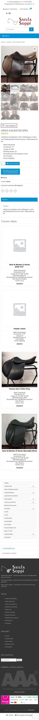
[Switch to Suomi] (7, 13)
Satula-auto (8, 609)
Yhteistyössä (8, 620)
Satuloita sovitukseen (11, 607)
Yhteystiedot (8, 647)
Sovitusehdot (8, 641)
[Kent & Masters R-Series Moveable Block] (19, 431)
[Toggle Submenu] (33, 486)
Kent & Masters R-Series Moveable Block (19, 451)
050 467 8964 (28, 2)
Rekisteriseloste (9, 644)
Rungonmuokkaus (10, 615)
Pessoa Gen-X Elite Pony (19, 389)
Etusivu (3, 42)
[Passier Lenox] (19, 309)
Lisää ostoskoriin (14, 163)
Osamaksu (8, 623)
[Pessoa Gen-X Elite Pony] (19, 369)
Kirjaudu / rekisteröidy (10, 9)
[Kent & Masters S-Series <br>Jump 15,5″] (19, 245)
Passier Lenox (19, 329)
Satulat (9, 42)
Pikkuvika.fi (31, 710)
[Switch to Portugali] (9, 13)
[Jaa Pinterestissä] (11, 190)
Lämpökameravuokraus (12, 618)
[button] (35, 49)
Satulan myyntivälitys (11, 598)
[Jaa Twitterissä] (7, 190)
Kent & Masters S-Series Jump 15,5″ (19, 266)
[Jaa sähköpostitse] (15, 190)
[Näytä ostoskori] (29, 9)
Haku (19, 660)
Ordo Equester (18, 185)
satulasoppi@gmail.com (15, 2)
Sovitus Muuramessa (11, 604)
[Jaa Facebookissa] (2, 190)
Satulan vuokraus (10, 612)
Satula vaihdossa (10, 601)
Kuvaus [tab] (4, 199)
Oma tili (7, 636)
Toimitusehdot (9, 638)
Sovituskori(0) (24, 9)
